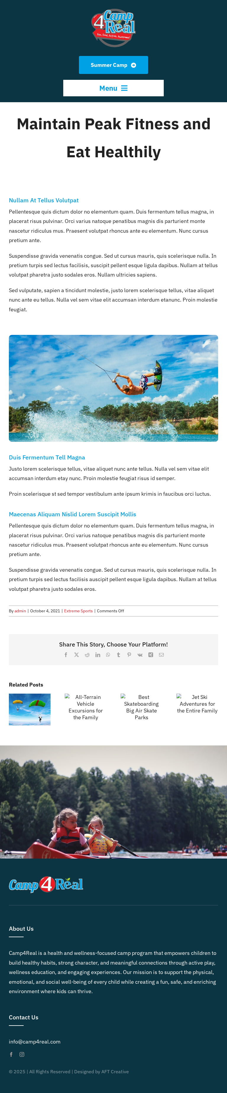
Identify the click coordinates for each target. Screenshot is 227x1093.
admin (20, 611)
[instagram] (22, 1054)
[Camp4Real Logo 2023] (113, 8)
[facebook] (11, 1054)
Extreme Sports (78, 611)
